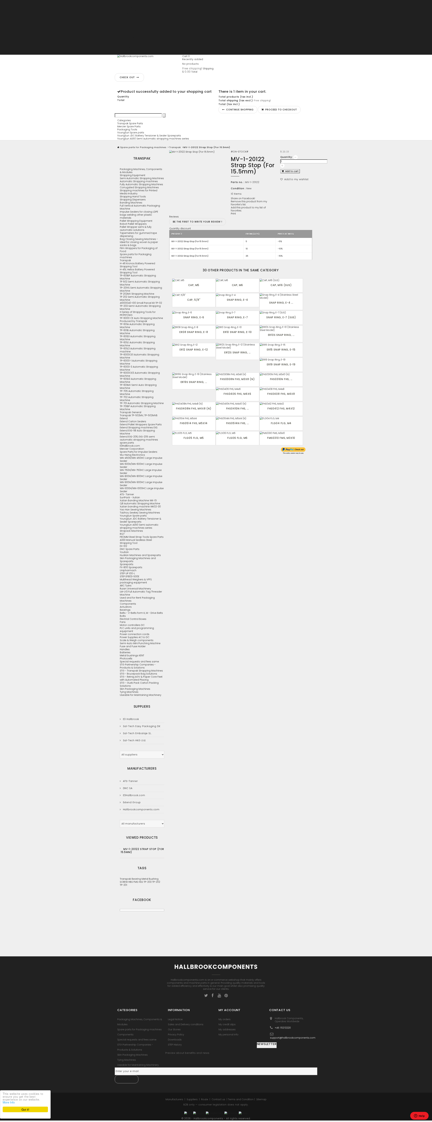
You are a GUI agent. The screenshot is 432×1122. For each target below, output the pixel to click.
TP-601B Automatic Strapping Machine (137, 332)
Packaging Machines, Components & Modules (141, 170)
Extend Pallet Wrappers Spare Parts (141, 424)
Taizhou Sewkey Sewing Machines (140, 512)
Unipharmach (128, 570)
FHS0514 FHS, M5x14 (194, 423)
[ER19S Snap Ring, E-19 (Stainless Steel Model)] (193, 376)
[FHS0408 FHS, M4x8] (281, 389)
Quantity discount (180, 228)
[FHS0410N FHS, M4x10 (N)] (237, 403)
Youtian (124, 552)
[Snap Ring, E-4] (237, 294)
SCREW (124, 882)
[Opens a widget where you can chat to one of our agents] (419, 1116)
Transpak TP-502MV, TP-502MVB (138, 415)
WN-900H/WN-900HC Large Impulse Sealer (141, 484)
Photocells (126, 658)
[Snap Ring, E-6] (193, 312)
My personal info (228, 1034)
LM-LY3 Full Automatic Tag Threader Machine (141, 593)
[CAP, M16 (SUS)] (281, 280)
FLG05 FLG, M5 (194, 438)
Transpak (175, 147)
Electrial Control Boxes (133, 619)
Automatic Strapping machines (139, 181)
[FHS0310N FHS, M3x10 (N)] (281, 374)
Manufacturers (141, 768)
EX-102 (123, 546)
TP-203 (148, 882)
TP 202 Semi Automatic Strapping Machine (140, 298)
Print (233, 213)
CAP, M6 (237, 285)
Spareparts (126, 564)
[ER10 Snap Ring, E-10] (237, 327)
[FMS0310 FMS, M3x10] (281, 433)
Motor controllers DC (132, 625)
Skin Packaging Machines (135, 689)
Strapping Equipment (132, 175)
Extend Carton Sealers (133, 421)
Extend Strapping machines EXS (138, 427)
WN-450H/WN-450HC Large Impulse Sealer (141, 459)
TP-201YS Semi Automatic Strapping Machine (141, 289)
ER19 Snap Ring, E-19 (281, 364)
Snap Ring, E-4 (237, 300)
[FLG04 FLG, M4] (281, 418)
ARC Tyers (125, 585)
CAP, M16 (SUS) (281, 285)
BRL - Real (123, 26)
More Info (9, 1102)
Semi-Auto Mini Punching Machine (140, 643)
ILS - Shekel (123, 41)
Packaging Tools (127, 129)
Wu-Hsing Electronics (132, 455)
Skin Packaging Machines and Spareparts (138, 560)
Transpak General (130, 412)
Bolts (123, 616)
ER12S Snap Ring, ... (237, 352)
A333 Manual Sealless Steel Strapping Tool (136, 541)
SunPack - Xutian (130, 497)
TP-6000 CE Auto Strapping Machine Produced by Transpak (141, 319)
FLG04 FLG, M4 (281, 423)
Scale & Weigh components (136, 640)
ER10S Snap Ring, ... (281, 335)
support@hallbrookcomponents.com (292, 1037)
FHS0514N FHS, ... (237, 423)
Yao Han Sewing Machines (135, 509)
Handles (125, 649)
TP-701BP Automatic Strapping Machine (138, 408)
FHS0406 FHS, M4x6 (237, 394)
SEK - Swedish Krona (129, 50)
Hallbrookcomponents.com (140, 809)
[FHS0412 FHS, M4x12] (281, 403)
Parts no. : (237, 182)
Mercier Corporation (132, 448)
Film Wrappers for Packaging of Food (138, 250)
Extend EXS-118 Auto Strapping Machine (137, 432)
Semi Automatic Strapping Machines (142, 178)
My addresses (227, 1029)
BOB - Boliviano (126, 22)
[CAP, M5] (193, 280)
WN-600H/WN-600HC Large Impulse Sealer (141, 465)
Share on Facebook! (243, 198)
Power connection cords (134, 634)
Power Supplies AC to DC (134, 637)
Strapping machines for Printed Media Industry (138, 192)
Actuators (126, 607)
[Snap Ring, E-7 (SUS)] (281, 312)
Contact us (219, 1099)
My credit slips (227, 1024)
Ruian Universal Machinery (135, 588)
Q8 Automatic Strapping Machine (140, 503)
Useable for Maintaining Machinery (140, 695)
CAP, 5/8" (193, 300)
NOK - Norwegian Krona (131, 47)
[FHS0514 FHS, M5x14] (193, 418)
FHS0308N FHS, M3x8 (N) (237, 379)
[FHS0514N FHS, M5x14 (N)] (237, 418)
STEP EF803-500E (129, 576)
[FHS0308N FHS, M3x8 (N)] (237, 374)
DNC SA (127, 788)
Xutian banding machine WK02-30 (140, 506)
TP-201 (123, 885)
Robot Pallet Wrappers (133, 224)
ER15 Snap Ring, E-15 (281, 349)
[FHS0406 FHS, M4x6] (237, 389)
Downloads (175, 1039)
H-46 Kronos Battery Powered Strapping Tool (137, 265)
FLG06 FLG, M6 (237, 438)
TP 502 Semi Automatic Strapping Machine (140, 283)
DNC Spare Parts (129, 549)
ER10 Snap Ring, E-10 (237, 332)
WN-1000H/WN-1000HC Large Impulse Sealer (142, 490)
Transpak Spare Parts (130, 123)
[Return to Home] (118, 147)
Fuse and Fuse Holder (133, 646)
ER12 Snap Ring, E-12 (194, 349)
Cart (186, 56)
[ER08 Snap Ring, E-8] (193, 327)
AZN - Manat (124, 19)
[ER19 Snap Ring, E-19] (281, 359)
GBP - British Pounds (129, 38)
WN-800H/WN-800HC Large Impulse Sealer (141, 477)
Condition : (238, 188)
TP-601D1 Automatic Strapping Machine (137, 338)
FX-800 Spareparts (131, 567)
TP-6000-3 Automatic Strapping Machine (139, 368)
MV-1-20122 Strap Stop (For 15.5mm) (142, 850)
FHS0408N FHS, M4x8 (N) (193, 408)
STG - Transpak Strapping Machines (141, 670)
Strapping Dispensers (133, 199)
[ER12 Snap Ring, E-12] (193, 344)
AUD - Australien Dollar (130, 16)
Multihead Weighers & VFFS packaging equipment (136, 581)
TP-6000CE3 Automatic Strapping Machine (140, 374)
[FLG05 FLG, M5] (193, 433)
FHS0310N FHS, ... (281, 379)
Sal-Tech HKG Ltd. (134, 740)
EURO (120, 35)
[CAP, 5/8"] (193, 294)
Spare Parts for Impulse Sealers (138, 452)
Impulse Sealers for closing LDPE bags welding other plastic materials (139, 215)
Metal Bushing (150, 879)
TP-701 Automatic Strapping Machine (142, 403)
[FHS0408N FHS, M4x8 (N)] (193, 403)
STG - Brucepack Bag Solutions (138, 673)
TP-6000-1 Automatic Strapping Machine (138, 362)
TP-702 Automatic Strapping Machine (136, 398)
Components (128, 603)
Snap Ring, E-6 (193, 317)
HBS (130, 882)
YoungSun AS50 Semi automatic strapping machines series (153, 138)
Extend (124, 418)
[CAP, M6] (237, 280)
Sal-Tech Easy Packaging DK (141, 726)
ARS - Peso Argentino (129, 13)
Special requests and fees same (139, 661)
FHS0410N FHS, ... (237, 408)
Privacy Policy (176, 1034)
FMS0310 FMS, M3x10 (281, 438)
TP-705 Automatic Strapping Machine (137, 392)
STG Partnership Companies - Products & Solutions (138, 666)
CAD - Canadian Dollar (131, 29)
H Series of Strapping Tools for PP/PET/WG (138, 313)
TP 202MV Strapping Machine (137, 293)
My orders (225, 1019)
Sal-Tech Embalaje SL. (137, 733)
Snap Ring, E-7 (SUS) (281, 317)
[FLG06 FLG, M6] (237, 433)
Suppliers (142, 706)
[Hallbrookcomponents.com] (148, 63)
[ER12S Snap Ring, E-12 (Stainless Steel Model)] (237, 346)
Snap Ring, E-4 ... (281, 302)
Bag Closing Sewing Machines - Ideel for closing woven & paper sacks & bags (139, 242)
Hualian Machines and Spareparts (140, 555)
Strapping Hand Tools (133, 196)
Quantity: (286, 157)
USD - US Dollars (126, 53)
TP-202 (156, 882)
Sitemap (261, 1099)
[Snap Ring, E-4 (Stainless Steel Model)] (281, 296)
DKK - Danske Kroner (129, 32)
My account (229, 1010)
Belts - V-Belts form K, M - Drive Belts (141, 613)
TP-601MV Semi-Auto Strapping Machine (138, 386)
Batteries (125, 652)
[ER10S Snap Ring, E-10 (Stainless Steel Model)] (281, 329)
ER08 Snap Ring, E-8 (193, 332)
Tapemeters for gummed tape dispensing (138, 234)
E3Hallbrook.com (130, 445)
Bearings (125, 610)
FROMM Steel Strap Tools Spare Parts (142, 537)
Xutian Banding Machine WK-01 (138, 500)
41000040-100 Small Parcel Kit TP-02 (141, 303)
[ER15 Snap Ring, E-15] (281, 344)
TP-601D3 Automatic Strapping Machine (138, 380)
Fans (123, 622)
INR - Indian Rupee (128, 44)
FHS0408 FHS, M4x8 (281, 394)
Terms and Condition (240, 1099)
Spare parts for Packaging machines (143, 147)
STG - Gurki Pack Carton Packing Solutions (139, 684)
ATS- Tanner (127, 494)
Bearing (137, 879)
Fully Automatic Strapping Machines (141, 184)
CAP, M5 (193, 285)
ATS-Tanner (130, 781)
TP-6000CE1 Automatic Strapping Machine (139, 356)
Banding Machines (131, 202)
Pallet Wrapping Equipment (136, 221)
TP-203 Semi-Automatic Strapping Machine (140, 307)
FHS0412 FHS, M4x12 (281, 408)
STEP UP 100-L (127, 573)
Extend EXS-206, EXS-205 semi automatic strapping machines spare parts (139, 439)
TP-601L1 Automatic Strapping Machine (137, 344)
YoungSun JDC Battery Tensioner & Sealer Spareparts (149, 135)
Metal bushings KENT (132, 655)
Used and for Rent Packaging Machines (137, 599)
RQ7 (122, 534)
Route (205, 1099)
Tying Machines (129, 692)
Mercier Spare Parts (129, 126)
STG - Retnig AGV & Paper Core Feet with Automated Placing (141, 678)
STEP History (175, 1044)
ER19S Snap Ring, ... (194, 382)
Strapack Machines (131, 531)
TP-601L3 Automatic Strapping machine (137, 350)
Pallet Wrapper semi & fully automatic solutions (136, 228)
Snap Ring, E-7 (237, 317)
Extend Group (131, 802)
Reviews (174, 216)
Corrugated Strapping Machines (139, 187)
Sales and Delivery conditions (185, 1024)
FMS (136, 882)
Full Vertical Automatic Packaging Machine (140, 207)
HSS (141, 882)
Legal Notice (175, 1019)
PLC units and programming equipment (137, 629)
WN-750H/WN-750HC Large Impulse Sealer (141, 471)
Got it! (25, 1109)
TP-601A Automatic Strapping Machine (137, 326)
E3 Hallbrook (130, 719)
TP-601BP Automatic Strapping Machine (138, 277)
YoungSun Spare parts (130, 132)
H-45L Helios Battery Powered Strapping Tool (137, 271)
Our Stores (174, 1029)
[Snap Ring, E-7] (237, 312)
